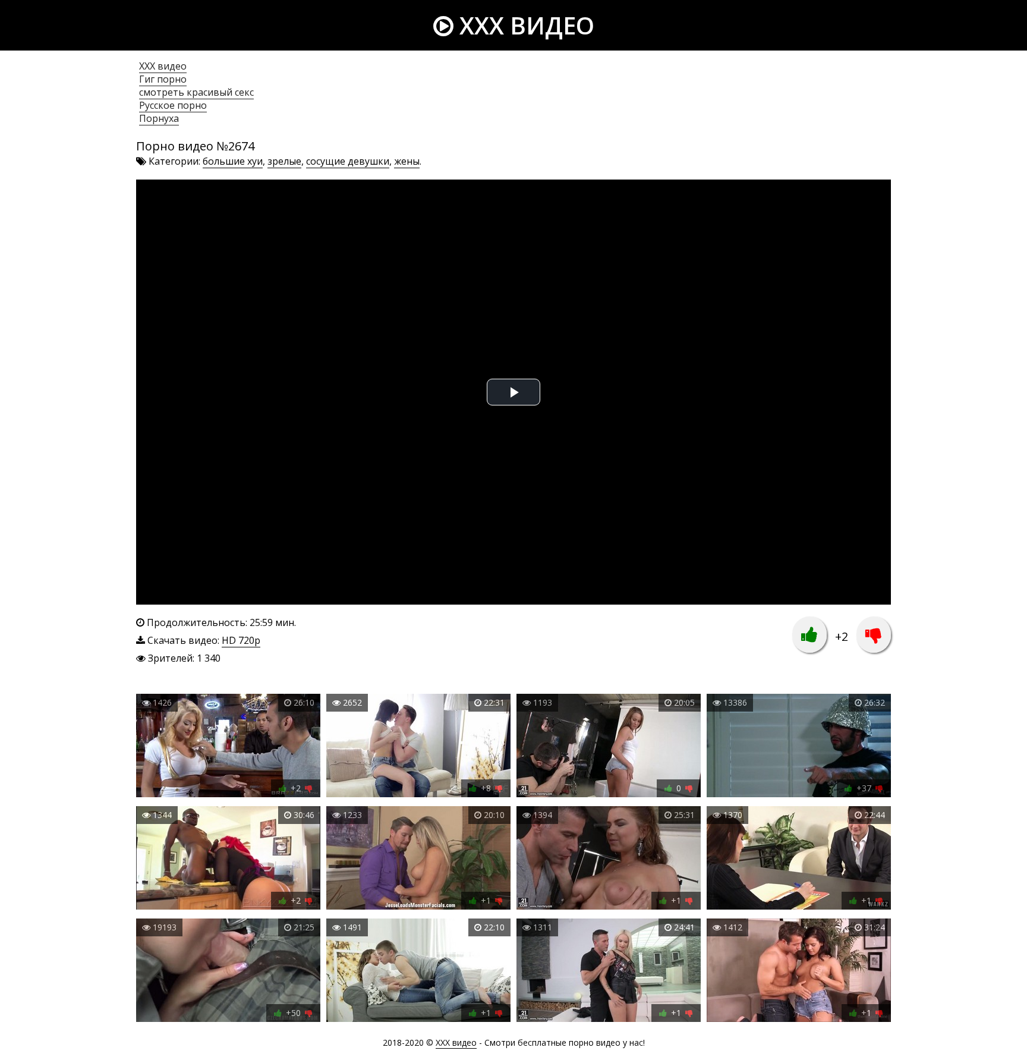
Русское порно (173, 105)
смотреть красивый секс (196, 92)
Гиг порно (163, 79)
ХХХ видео (163, 66)
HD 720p (241, 640)
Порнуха (159, 118)
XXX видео (523, 25)
